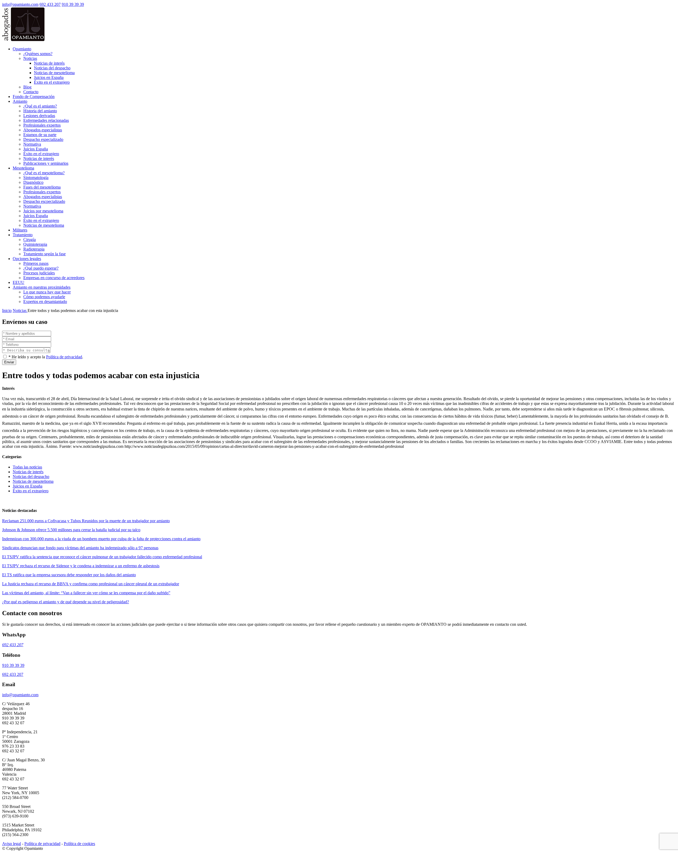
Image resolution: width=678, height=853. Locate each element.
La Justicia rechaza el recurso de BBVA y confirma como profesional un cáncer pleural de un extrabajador (90, 584)
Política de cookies (79, 843)
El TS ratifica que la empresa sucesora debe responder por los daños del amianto (69, 575)
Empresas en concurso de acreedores (53, 277)
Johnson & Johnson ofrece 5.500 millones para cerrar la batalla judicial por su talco (71, 530)
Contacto (30, 92)
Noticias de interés (49, 63)
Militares (20, 230)
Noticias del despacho (52, 68)
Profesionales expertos (42, 125)
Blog (27, 87)
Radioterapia (33, 249)
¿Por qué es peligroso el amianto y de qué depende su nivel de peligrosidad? (65, 602)
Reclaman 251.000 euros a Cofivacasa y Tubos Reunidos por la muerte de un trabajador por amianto (86, 521)
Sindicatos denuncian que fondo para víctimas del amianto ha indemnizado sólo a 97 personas (80, 548)
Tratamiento (23, 235)
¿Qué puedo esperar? (41, 268)
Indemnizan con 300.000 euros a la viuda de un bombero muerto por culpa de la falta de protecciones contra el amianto (101, 539)
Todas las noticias (27, 467)
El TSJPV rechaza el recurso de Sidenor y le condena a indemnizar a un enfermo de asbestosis (80, 566)
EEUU (18, 282)
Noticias (30, 58)
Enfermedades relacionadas (46, 120)
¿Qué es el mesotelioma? (44, 173)
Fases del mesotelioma (42, 187)
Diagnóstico (33, 182)
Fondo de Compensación (34, 96)
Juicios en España (49, 77)
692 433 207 (50, 4)
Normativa (32, 144)
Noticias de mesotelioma (54, 72)
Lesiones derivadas (39, 115)
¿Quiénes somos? (37, 53)
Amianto (20, 101)
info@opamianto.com (20, 4)
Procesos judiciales (39, 273)
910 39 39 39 (73, 4)
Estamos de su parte (39, 134)
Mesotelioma (23, 168)
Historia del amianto (40, 111)
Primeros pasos (35, 263)
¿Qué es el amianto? (40, 106)
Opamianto (22, 49)
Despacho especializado (43, 139)
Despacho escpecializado (44, 201)
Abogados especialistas (42, 130)
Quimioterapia (35, 244)
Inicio (7, 310)
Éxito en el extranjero (52, 82)
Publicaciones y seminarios (45, 163)
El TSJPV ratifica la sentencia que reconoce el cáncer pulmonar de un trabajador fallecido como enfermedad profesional (102, 557)
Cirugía (29, 239)
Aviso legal (11, 843)
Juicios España (35, 149)
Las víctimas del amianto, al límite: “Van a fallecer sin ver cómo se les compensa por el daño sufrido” (86, 593)
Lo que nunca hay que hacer (47, 292)
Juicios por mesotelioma (43, 211)
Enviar (9, 362)
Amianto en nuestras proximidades (41, 287)
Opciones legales (27, 258)
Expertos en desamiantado (45, 301)
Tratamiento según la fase (44, 254)
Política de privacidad (64, 357)
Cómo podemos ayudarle (44, 296)
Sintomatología (35, 177)
